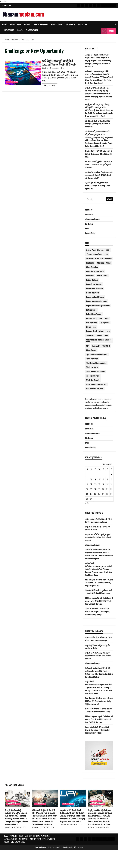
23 (87, 494)
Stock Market (91, 350)
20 (103, 489)
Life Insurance (91, 322)
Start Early (96, 345)
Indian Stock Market (93, 314)
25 (95, 494)
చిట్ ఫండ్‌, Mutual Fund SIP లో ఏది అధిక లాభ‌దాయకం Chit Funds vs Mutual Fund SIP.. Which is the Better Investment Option (99, 554)
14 (107, 484)
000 (106, 254)
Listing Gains (104, 322)
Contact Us (89, 214)
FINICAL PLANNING (41, 24)
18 (95, 489)
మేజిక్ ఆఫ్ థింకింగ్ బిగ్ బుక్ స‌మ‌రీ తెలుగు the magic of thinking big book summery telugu (97, 611)
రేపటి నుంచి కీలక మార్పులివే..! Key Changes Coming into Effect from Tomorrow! (97, 123)
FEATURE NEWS (15, 24)
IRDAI (107, 318)
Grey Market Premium (94, 288)
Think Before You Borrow (95, 371)
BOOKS (19, 30)
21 (107, 489)
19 (99, 489)
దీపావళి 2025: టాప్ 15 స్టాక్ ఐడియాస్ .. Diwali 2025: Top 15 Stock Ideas (98, 592)
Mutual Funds (91, 326)
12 (99, 484)
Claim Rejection (92, 267)
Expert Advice (102, 275)
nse (108, 331)
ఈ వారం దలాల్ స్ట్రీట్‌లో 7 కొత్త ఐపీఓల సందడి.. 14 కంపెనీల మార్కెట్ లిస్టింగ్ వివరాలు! (98, 164)
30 (87, 499)
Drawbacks (90, 275)
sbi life (99, 335)
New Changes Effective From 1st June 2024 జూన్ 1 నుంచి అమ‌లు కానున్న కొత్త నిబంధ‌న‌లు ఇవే (99, 582)
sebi (106, 335)
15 (111, 484)
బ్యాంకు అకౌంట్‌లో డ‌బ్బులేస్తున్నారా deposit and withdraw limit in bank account (98, 537)
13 (103, 484)
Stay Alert (106, 345)
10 (91, 484)
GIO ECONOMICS (32, 30)
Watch (111, 31)
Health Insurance (92, 292)
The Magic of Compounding (96, 363)
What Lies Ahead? (92, 380)
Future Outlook (92, 279)
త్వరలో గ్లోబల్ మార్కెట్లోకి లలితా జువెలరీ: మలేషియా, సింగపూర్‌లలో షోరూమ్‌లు (97, 185)
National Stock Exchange (95, 331)
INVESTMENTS (9, 30)
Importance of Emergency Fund (98, 305)
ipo (100, 318)
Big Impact (90, 262)
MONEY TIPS (82, 24)
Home (4, 24)
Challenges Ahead (104, 262)
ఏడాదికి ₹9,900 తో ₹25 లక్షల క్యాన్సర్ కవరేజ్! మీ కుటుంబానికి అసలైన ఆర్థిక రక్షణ (98, 153)
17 (91, 489)
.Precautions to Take (94, 254)
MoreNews (66, 847)
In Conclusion (91, 309)
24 (91, 494)
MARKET (27, 24)
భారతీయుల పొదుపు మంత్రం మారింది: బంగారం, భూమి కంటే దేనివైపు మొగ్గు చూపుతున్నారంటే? (98, 175)
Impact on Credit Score (95, 297)
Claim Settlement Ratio (95, 271)
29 (111, 494)
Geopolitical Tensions (94, 284)
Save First (90, 335)
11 (95, 484)
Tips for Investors (93, 375)
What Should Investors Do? (96, 384)
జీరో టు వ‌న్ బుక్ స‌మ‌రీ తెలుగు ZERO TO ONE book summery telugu (98, 520)
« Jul (87, 503)
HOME (87, 228)
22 (111, 489)
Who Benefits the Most (94, 388)
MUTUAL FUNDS (57, 24)
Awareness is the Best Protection (99, 258)
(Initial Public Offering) (94, 250)
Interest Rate (91, 318)
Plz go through (50, 85)
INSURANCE (70, 24)
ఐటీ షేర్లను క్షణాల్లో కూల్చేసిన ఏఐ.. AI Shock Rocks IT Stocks (23, 73)
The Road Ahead (92, 367)
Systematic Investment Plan (96, 354)
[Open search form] (115, 24)
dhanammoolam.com (92, 219)
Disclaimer (89, 223)
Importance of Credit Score (96, 301)
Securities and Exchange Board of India (98, 340)
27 (103, 494)
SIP (87, 345)
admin (46, 68)
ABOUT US (89, 209)
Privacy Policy (90, 233)
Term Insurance (92, 358)
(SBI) (108, 250)
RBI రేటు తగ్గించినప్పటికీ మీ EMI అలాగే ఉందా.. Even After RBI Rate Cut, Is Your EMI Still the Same (99, 601)
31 (91, 499)
